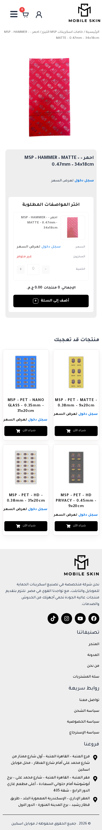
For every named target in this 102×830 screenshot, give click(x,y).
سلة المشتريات (86, 677)
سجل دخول (84, 181)
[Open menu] (14, 14)
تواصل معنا (89, 700)
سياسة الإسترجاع (84, 733)
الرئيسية (92, 32)
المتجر (94, 644)
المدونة (93, 655)
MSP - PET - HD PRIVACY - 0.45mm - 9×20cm (76, 501)
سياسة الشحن (86, 711)
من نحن (93, 666)
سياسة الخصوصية (83, 722)
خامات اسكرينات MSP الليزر (62, 32)
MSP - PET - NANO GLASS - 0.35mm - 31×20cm (26, 406)
